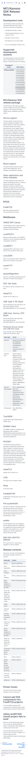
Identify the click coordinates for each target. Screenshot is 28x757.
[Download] (19, 3)
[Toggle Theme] (25, 3)
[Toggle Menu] (2, 3)
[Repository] (16, 3)
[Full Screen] (22, 3)
